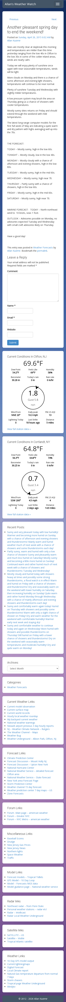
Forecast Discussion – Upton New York (27, 764)
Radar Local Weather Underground (25, 915)
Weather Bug (14, 735)
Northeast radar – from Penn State (25, 906)
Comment (12, 271)
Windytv (11, 986)
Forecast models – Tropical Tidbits (25, 877)
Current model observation (21, 706)
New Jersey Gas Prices (18, 844)
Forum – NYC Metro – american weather (28, 819)
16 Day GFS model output (20, 960)
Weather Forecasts (43, 247)
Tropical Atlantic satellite (20, 941)
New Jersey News (16, 848)
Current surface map (18, 709)
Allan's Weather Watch (20, 4)
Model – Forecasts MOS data (22, 883)
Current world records (18, 712)
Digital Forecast (15, 967)
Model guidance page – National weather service (32, 886)
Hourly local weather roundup (22, 716)
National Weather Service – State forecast (29, 777)
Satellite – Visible (15, 938)
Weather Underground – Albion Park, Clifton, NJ (31, 738)
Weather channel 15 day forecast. (24, 787)
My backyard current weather (22, 719)
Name (11, 305)
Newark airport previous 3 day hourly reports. (30, 725)
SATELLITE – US (15, 935)
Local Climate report (17, 970)
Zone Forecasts (15, 793)
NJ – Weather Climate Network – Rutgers (28, 729)
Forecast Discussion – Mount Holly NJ (26, 761)
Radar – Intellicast (16, 912)
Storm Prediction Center (19, 783)
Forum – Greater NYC (18, 816)
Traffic (10, 857)
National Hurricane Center (20, 767)
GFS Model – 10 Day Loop (21, 880)
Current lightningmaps (18, 964)
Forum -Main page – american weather (27, 812)
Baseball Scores (15, 838)
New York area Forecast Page (22, 780)
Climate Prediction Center (20, 758)
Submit (12, 342)
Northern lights (15, 851)
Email (11, 317)
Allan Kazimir (14, 40)
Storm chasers (14, 980)
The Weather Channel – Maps (22, 732)
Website (11, 329)
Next (54, 19)
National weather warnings (21, 722)
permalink (42, 250)
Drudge (11, 841)
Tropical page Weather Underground (26, 983)
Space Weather (15, 854)
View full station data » (19, 429)
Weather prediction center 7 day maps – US (29, 790)
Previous (13, 19)
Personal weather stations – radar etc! (27, 909)
